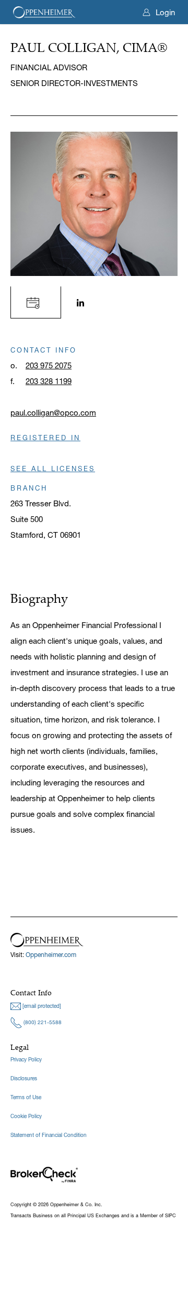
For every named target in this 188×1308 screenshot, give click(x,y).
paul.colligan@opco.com (53, 413)
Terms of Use (25, 1097)
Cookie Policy (26, 1116)
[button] (36, 302)
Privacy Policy (26, 1059)
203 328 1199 (49, 381)
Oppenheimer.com (51, 955)
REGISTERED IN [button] (45, 437)
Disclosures (23, 1078)
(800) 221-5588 (42, 1022)
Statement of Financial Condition (48, 1135)
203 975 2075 (49, 365)
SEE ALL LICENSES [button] (52, 468)
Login (165, 12)
